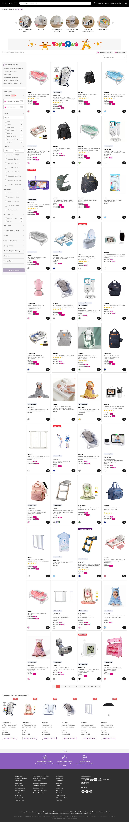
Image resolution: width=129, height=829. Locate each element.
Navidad (58, 785)
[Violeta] (57, 522)
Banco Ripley (18, 783)
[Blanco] (105, 163)
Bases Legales (37, 780)
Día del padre (59, 783)
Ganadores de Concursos (40, 783)
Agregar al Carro (9, 738)
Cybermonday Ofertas (62, 798)
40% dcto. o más (13, 201)
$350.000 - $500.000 (14, 184)
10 (92, 686)
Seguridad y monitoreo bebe (13, 83)
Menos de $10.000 (14, 155)
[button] (126, 3)
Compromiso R (19, 798)
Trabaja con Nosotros (21, 778)
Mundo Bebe (19, 9)
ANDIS (9, 133)
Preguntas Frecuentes (39, 785)
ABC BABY (10, 127)
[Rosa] (28, 111)
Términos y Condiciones (39, 778)
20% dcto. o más (13, 193)
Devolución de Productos (40, 790)
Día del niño (59, 793)
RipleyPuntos (59, 778)
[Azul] (54, 111)
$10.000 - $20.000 (13, 159)
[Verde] (79, 318)
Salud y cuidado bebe (10, 80)
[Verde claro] (79, 163)
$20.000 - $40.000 (14, 163)
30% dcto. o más (13, 197)
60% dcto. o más (13, 210)
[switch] (21, 101)
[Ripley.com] (11, 3)
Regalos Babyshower (10, 77)
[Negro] (79, 111)
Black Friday (59, 788)
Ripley (9, 221)
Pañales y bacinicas (10, 71)
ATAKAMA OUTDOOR (13, 139)
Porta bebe (7, 74)
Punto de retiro (121, 52)
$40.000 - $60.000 (14, 167)
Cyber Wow (59, 800)
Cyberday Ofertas (61, 795)
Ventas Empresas (20, 788)
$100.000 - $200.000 (14, 176)
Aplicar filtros (14, 270)
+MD (8, 121)
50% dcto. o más (13, 206)
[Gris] (54, 217)
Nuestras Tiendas (20, 790)
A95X (9, 124)
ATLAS (9, 142)
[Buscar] (21, 3)
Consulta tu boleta (38, 788)
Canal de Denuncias (38, 793)
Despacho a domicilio (106, 52)
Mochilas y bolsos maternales (13, 68)
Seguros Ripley (19, 785)
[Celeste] (105, 111)
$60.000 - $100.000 (14, 172)
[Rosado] (28, 163)
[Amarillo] (79, 419)
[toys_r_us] (64, 44)
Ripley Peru (18, 795)
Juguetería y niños (7, 9)
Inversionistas (19, 793)
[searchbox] (57, 3)
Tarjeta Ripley (18, 780)
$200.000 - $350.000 (14, 180)
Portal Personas (19, 800)
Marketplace (12, 218)
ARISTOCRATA (12, 136)
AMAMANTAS (11, 130)
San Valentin (59, 790)
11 (95, 686)
